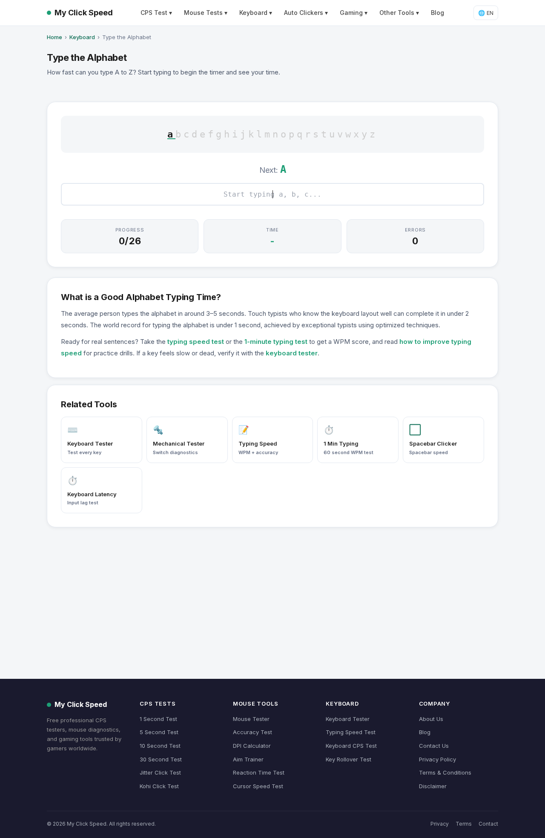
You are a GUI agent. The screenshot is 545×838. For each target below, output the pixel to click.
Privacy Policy (437, 759)
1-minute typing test (275, 341)
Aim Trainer (248, 759)
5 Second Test (159, 732)
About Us (431, 718)
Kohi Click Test (159, 786)
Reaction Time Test (258, 772)
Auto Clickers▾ (306, 12)
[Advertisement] (272, 593)
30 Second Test (161, 759)
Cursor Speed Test (258, 786)
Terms (464, 824)
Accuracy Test (252, 732)
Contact (488, 824)
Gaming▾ (353, 12)
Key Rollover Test (348, 759)
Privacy (439, 824)
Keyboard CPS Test (351, 745)
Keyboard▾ (255, 12)
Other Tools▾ (399, 12)
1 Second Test (158, 718)
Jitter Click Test (160, 772)
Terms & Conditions (445, 772)
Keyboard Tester (348, 718)
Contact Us (434, 745)
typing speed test (195, 341)
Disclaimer (433, 786)
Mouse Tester (251, 718)
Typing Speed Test (351, 732)
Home (54, 37)
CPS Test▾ (156, 12)
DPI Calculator (252, 745)
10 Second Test (160, 745)
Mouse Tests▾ (205, 12)
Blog (437, 12)
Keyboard (82, 37)
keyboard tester (292, 353)
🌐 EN (485, 12)
